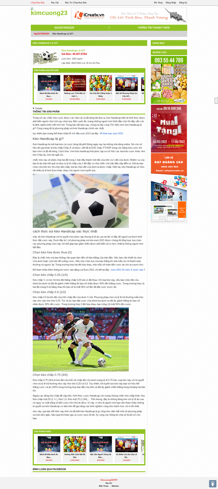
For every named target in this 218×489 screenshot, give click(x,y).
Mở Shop (158, 2)
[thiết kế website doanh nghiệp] (169, 212)
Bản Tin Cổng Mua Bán (76, 2)
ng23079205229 (64, 27)
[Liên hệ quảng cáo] (169, 177)
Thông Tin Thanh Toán (154, 27)
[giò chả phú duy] (169, 80)
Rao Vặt (55, 2)
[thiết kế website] (129, 15)
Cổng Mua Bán (38, 2)
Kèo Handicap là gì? (45, 43)
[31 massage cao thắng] (169, 128)
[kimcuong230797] (49, 11)
